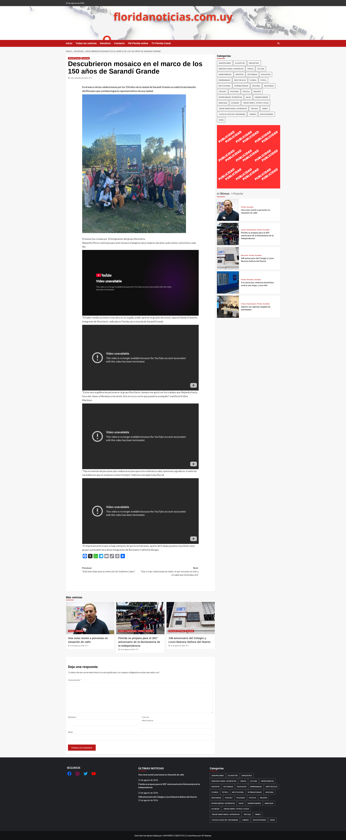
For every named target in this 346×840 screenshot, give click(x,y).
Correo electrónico (147, 719)
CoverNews (191, 835)
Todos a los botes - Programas (232, 114)
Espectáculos (131, 631)
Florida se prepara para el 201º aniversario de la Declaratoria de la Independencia (139, 642)
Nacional (256, 86)
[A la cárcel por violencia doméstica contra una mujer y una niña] (228, 282)
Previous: (108, 570)
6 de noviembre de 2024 (79, 78)
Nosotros (105, 43)
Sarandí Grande (74, 58)
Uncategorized (266, 114)
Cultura (121, 631)
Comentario (74, 680)
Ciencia (250, 69)
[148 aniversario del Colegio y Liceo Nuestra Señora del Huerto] (191, 618)
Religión (257, 91)
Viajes (221, 120)
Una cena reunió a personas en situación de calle (161, 774)
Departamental (225, 74)
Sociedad (85, 58)
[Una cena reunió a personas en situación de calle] (90, 618)
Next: (170, 571)
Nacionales (269, 86)
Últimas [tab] (224, 193)
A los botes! (240, 63)
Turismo (252, 114)
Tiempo (265, 108)
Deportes (240, 74)
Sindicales (223, 103)
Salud (248, 97)
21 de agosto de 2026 (77, 646)
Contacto (119, 43)
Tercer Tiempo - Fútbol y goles (256, 103)
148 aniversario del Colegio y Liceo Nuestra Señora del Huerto (167, 797)
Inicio (69, 43)
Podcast (222, 91)
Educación (173, 631)
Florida (71, 631)
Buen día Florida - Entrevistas (231, 69)
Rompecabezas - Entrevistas (230, 97)
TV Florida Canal (161, 43)
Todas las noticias (86, 43)
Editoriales (252, 74)
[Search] (278, 43)
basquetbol (254, 63)
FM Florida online (138, 43)
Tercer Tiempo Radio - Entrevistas (233, 108)
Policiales (234, 91)
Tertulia (254, 108)
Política (246, 91)
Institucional (224, 86)
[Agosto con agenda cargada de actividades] (228, 306)
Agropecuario (225, 63)
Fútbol (263, 80)
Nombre (72, 717)
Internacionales (241, 86)
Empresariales (224, 80)
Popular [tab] (237, 193)
